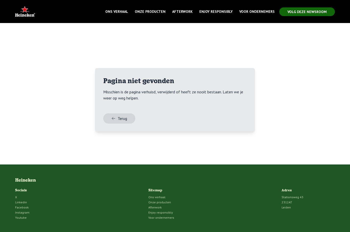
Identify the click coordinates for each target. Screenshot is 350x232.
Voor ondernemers (257, 11)
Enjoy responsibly (216, 11)
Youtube (21, 217)
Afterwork (182, 11)
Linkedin (21, 202)
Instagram (22, 212)
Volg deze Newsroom (307, 11)
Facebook (22, 207)
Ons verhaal (116, 11)
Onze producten (150, 11)
